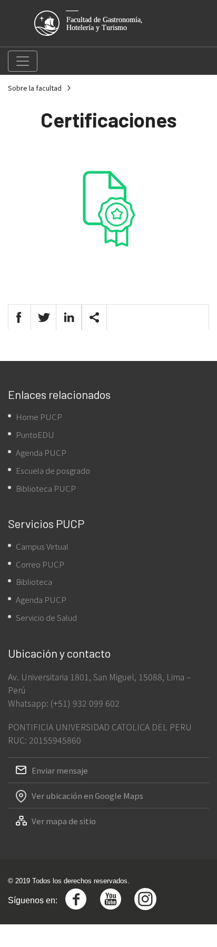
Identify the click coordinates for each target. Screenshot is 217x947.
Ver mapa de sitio (64, 820)
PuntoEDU (35, 434)
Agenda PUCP (41, 452)
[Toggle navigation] (22, 61)
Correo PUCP (40, 564)
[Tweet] (43, 317)
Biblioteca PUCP (46, 488)
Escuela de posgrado (53, 470)
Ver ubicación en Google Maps (87, 795)
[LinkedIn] (69, 317)
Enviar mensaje (60, 770)
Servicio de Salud (46, 617)
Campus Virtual (42, 546)
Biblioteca (34, 581)
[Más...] (94, 317)
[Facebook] (18, 317)
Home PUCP (39, 416)
